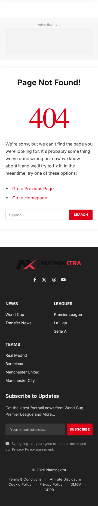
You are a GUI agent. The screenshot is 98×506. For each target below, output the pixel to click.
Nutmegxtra (56, 470)
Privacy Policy (23, 449)
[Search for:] (37, 215)
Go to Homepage (29, 197)
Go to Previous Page (33, 188)
